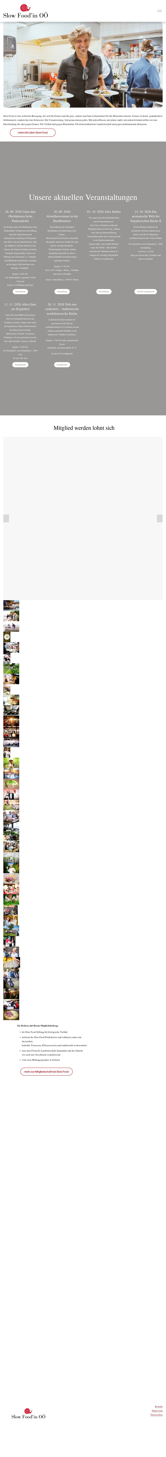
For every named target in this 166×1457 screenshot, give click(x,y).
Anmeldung (20, 291)
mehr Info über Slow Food (33, 132)
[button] (6, 518)
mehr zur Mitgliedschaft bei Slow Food (46, 1071)
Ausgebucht (20, 365)
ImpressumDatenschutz (157, 1412)
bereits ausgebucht (145, 291)
